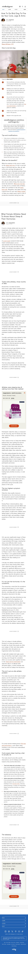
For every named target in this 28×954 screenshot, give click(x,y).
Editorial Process (23, 944)
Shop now (14, 425)
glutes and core (10, 165)
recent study (6, 241)
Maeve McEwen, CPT (7, 44)
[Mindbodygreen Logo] (7, 7)
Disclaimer (17, 942)
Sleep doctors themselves (13, 661)
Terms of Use (13, 942)
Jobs (5, 942)
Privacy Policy (22, 942)
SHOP (25, 9)
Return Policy (4, 944)
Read (14, 918)
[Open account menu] (25, 7)
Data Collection (17, 944)
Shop (14, 926)
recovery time (15, 783)
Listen (14, 923)
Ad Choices (13, 944)
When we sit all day (19, 183)
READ (3, 9)
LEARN (9, 9)
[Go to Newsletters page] (20, 7)
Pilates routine (21, 191)
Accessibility (9, 944)
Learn (14, 921)
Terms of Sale (8, 942)
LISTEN (16, 9)
